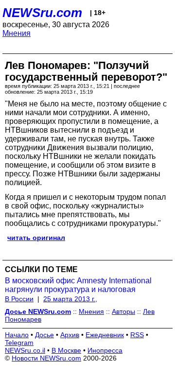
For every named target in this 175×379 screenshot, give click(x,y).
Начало (17, 335)
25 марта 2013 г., (70, 299)
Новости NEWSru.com (46, 358)
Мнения (16, 33)
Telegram (19, 342)
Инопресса (105, 350)
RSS (137, 335)
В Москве (66, 350)
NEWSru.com (42, 12)
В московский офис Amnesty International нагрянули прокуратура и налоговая (78, 284)
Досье (44, 335)
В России (19, 299)
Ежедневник (105, 335)
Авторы (123, 311)
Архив (69, 335)
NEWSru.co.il (25, 350)
